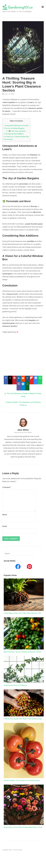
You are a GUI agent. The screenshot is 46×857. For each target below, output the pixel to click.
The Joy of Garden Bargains (14, 128)
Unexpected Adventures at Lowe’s (16, 125)
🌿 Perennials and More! (16, 131)
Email (4, 526)
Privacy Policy (17, 850)
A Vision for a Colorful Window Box (16, 136)
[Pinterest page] (29, 567)
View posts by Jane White (23, 432)
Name (4, 514)
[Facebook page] (18, 567)
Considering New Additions (14, 134)
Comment (6, 487)
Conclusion (8, 139)
